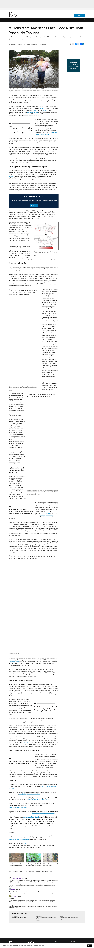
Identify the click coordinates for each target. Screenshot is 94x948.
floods (26, 871)
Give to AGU (34, 9)
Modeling (36, 871)
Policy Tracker (38, 20)
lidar (39, 284)
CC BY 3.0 (25, 843)
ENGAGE (56, 943)
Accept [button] (89, 945)
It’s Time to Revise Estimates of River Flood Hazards (50, 864)
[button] (34, 201)
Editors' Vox (61, 916)
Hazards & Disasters (31, 871)
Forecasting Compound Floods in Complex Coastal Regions (16, 864)
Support (79, 15)
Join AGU (28, 9)
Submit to (59, 20)
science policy (44, 871)
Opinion (39, 871)
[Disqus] (34, 892)
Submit (72, 943)
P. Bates (14, 44)
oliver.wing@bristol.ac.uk (31, 817)
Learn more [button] (41, 945)
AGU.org (15, 9)
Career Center (22, 9)
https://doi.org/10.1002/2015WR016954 (29, 794)
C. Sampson (19, 44)
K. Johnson (34, 44)
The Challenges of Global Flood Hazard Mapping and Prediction (33, 864)
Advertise (73, 941)
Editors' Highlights (39, 916)
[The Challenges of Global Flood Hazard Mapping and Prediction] (33, 857)
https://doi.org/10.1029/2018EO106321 (19, 839)
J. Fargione (28, 44)
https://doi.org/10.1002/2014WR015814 (38, 799)
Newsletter (51, 20)
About (10, 20)
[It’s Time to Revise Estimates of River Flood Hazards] (50, 857)
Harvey (35, 110)
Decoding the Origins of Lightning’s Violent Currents (69, 917)
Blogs (45, 20)
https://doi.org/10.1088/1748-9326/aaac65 (43, 813)
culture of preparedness (46, 515)
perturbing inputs (14, 661)
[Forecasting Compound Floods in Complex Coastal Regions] (16, 857)
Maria (44, 110)
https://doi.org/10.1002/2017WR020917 (19, 807)
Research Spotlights (15, 916)
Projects (30, 20)
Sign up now (33, 205)
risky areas (47, 513)
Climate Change (15, 871)
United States (49, 871)
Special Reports (17, 20)
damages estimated (32, 112)
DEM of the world (27, 742)
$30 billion (42, 108)
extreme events (21, 871)
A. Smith (23, 44)
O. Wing (11, 44)
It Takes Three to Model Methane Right (19, 917)
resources (11, 176)
